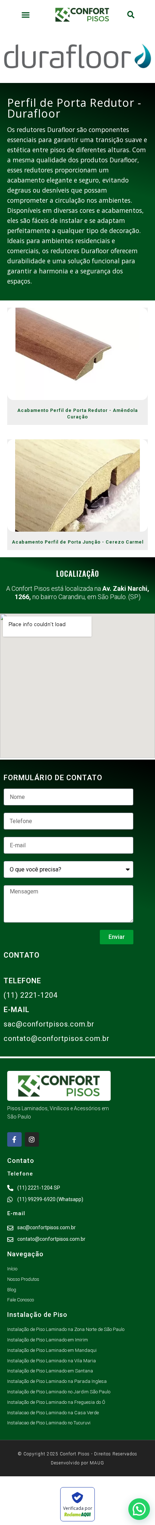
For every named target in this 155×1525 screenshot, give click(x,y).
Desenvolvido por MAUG (77, 1462)
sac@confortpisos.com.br (49, 1024)
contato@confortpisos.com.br (57, 1038)
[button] (25, 14)
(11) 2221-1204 (31, 995)
